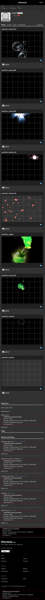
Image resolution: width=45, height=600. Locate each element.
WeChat (25, 571)
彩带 (21, 459)
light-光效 (13, 510)
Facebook (4, 571)
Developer (4, 581)
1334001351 (11, 493)
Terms (25, 558)
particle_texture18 (19, 476)
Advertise (4, 579)
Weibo (25, 568)
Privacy (25, 561)
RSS (24, 579)
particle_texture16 (19, 441)
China (15, 16)
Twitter (3, 568)
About (3, 558)
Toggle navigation (3, 2)
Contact (3, 561)
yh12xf (14, 13)
